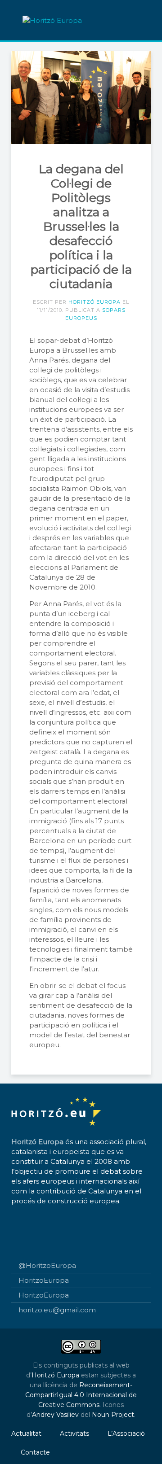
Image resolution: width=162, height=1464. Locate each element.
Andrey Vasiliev (55, 1415)
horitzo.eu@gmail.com (57, 1310)
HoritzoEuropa (43, 1280)
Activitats (74, 1433)
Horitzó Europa (94, 302)
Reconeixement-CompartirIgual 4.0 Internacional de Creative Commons (81, 1395)
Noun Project (113, 1415)
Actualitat (26, 1433)
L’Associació (126, 1433)
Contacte (35, 1452)
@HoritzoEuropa (47, 1265)
